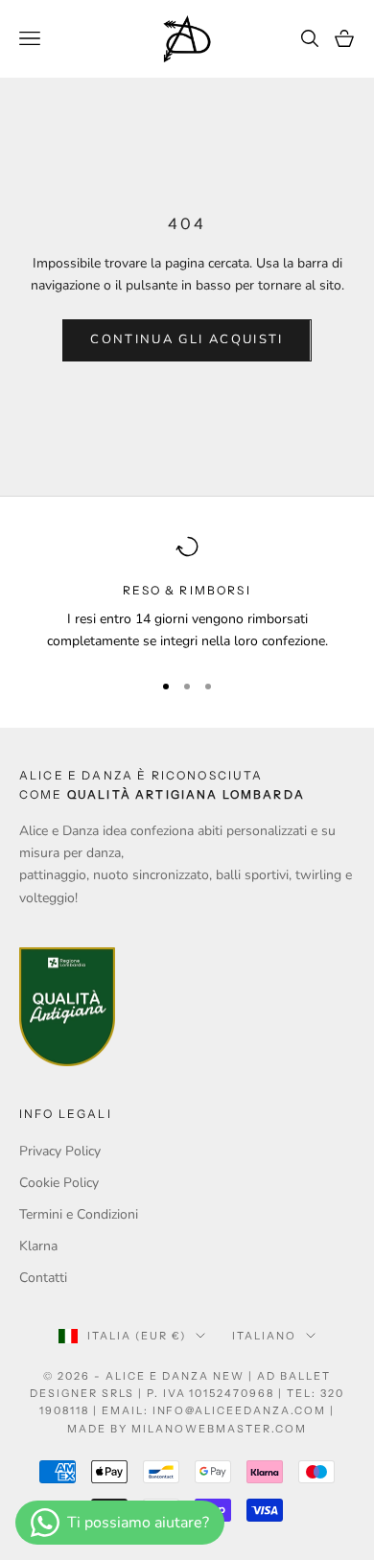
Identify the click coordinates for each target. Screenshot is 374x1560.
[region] (187, 594)
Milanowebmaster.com (219, 1428)
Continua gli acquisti (186, 339)
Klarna (38, 1246)
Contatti (43, 1278)
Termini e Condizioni (78, 1214)
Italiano (264, 1335)
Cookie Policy (59, 1183)
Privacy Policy (60, 1151)
